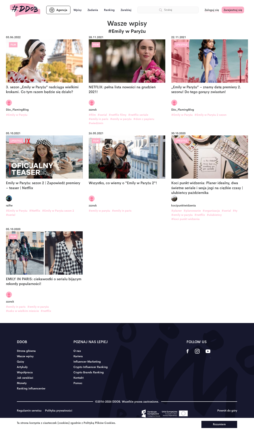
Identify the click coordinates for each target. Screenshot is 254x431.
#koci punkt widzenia (185, 219)
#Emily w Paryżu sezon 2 (58, 210)
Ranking (109, 10)
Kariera (78, 356)
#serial (102, 115)
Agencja (61, 10)
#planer (176, 210)
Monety (22, 383)
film (13, 44)
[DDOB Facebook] (188, 353)
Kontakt (78, 377)
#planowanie (192, 210)
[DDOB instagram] (197, 353)
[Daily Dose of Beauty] (25, 10)
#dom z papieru (143, 119)
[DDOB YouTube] (207, 353)
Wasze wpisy (25, 356)
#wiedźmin (96, 123)
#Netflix (34, 210)
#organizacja (211, 210)
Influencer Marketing (87, 361)
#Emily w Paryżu (16, 115)
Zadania (93, 10)
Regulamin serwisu (29, 410)
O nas (77, 351)
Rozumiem (219, 424)
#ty (235, 210)
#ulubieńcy (214, 215)
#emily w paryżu (121, 119)
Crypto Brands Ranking (88, 372)
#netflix (199, 215)
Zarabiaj (126, 10)
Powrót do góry (227, 410)
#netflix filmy (117, 115)
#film (92, 115)
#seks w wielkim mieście (22, 311)
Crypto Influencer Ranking (90, 367)
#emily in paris (98, 119)
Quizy (20, 361)
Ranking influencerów (31, 388)
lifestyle (181, 44)
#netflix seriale (138, 115)
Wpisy (77, 10)
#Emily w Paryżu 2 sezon (210, 115)
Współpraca (25, 372)
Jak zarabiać (25, 377)
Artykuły (22, 367)
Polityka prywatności (58, 410)
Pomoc (77, 383)
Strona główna (26, 351)
